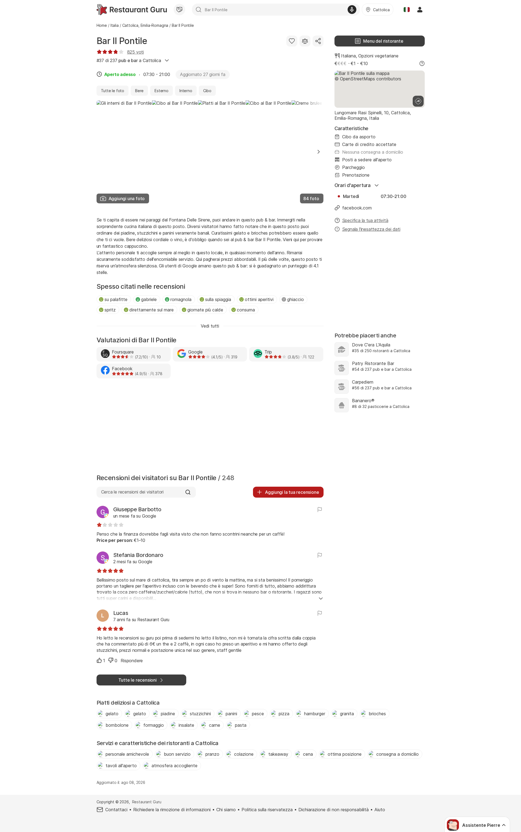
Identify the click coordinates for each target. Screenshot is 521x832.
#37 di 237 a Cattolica (129, 60)
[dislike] (110, 660)
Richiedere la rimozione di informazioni (172, 809)
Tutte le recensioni (137, 680)
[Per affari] (179, 10)
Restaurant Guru (146, 801)
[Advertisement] (210, 427)
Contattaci (116, 809)
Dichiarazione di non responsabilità (333, 809)
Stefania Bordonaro (138, 555)
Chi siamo (226, 809)
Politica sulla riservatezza (267, 809)
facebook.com (357, 208)
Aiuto (379, 809)
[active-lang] (406, 9)
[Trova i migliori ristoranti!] (132, 9)
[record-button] (352, 9)
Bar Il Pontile (122, 41)
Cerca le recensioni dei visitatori (132, 492)
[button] (318, 151)
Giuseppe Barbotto (137, 509)
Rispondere (132, 660)
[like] (99, 660)
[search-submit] (198, 9)
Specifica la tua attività (365, 220)
